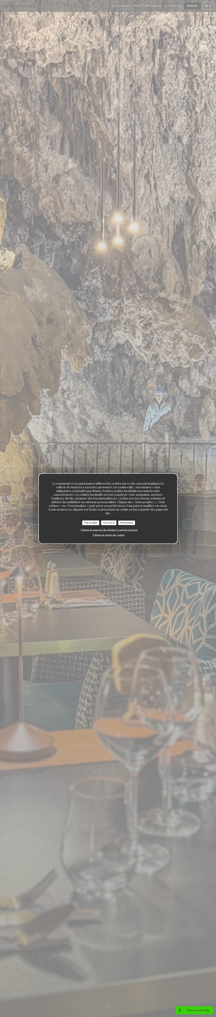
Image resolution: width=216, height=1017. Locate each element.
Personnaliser (126, 522)
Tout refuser (109, 522)
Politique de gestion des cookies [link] (109, 535)
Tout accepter (90, 522)
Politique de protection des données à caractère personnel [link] (109, 530)
